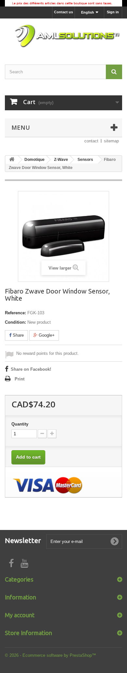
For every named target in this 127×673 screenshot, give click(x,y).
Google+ (46, 335)
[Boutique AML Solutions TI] (63, 35)
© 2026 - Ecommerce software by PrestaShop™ (50, 655)
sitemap (111, 140)
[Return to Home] (12, 160)
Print (19, 379)
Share (17, 335)
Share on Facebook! (31, 369)
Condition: (15, 322)
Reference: (15, 312)
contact (91, 140)
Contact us (63, 12)
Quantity (19, 424)
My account (20, 615)
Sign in (113, 12)
